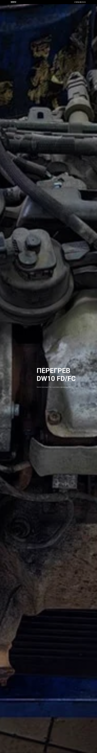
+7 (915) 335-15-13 (79, 2)
